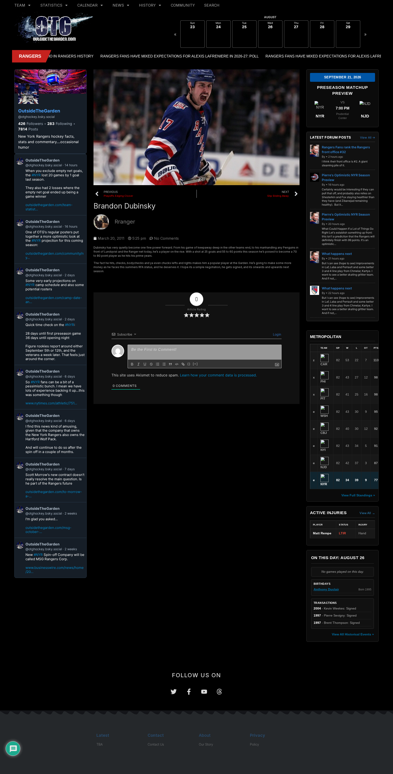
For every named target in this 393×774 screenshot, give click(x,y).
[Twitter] (174, 692)
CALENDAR (87, 5)
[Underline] (145, 364)
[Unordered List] (164, 364)
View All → (367, 137)
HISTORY (147, 5)
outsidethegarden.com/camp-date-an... (53, 300)
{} (189, 364)
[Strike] (151, 364)
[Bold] (132, 364)
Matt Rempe (322, 533)
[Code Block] (177, 364)
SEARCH (211, 5)
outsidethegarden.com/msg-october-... (48, 529)
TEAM (19, 5)
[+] (195, 364)
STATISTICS (51, 5)
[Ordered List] (157, 364)
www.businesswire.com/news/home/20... (54, 569)
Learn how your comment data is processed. (218, 375)
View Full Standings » (358, 495)
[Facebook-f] (189, 692)
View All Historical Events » (353, 634)
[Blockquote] (170, 364)
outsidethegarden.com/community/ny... (54, 255)
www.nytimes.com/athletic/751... (51, 403)
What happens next (337, 254)
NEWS (118, 5)
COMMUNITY (183, 5)
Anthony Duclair (326, 589)
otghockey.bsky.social (36, 117)
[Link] (183, 364)
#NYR (36, 175)
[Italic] (138, 364)
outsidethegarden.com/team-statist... (49, 207)
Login (276, 334)
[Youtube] (204, 692)
